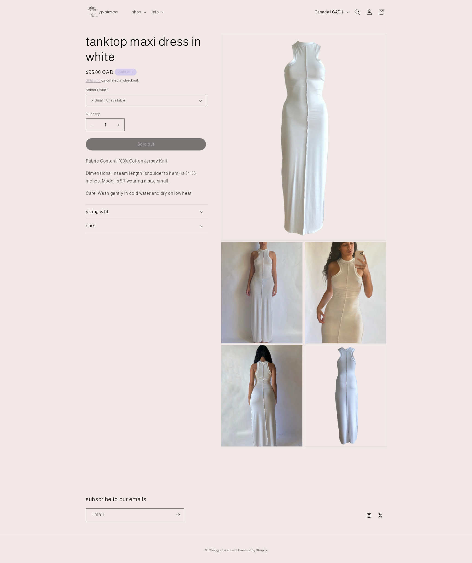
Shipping (93, 80)
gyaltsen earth (226, 550)
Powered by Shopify (252, 550)
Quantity (93, 114)
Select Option (97, 90)
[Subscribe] (178, 514)
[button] (139, 12)
